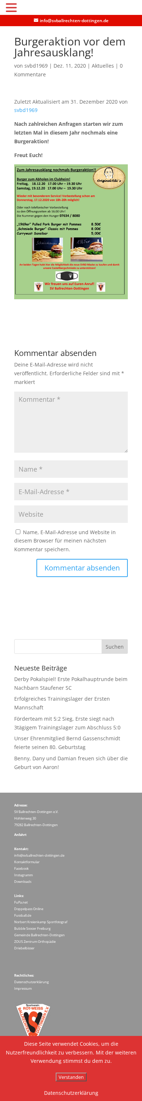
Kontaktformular (27, 862)
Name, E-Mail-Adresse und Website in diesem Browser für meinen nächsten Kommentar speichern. (65, 541)
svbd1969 (36, 65)
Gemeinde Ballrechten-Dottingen (39, 935)
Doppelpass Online (28, 908)
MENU (29, 9)
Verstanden (71, 1077)
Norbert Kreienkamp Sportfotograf (40, 922)
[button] (12, 8)
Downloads (22, 881)
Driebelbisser (24, 948)
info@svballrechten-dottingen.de (39, 855)
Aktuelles (103, 65)
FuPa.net (21, 902)
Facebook (21, 868)
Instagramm (23, 875)
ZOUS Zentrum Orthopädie (35, 941)
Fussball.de (22, 915)
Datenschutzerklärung (31, 982)
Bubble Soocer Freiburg (32, 928)
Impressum (23, 988)
